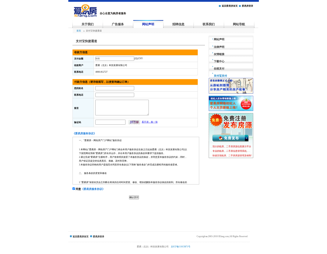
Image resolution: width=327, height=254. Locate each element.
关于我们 (88, 24)
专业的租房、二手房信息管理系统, (230, 151)
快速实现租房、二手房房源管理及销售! (232, 155)
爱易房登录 (247, 6)
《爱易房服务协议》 (93, 189)
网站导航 (239, 24)
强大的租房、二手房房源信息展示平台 (232, 146)
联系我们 (209, 24)
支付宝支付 (220, 75)
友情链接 (219, 54)
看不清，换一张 (150, 122)
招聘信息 (178, 24)
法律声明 (219, 47)
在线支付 (219, 68)
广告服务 (118, 24)
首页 (78, 30)
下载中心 (219, 61)
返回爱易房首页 (230, 6)
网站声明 (148, 24)
